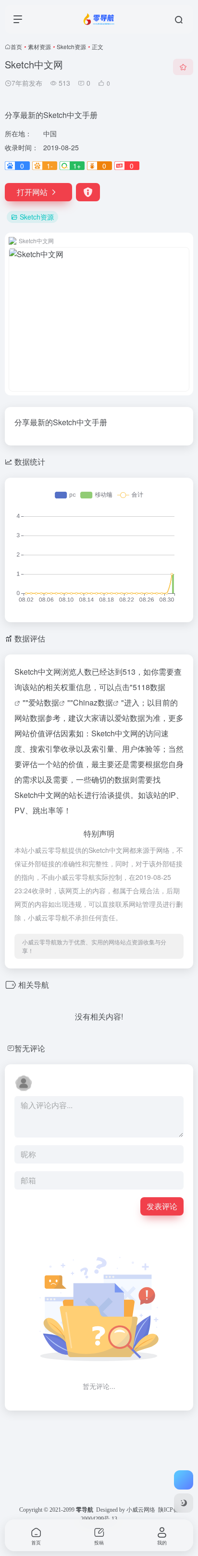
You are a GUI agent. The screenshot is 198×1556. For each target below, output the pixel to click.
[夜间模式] (183, 1503)
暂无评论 (29, 1048)
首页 (16, 46)
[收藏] (183, 67)
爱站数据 (43, 702)
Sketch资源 (71, 46)
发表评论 (162, 1206)
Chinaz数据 (93, 702)
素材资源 (39, 46)
